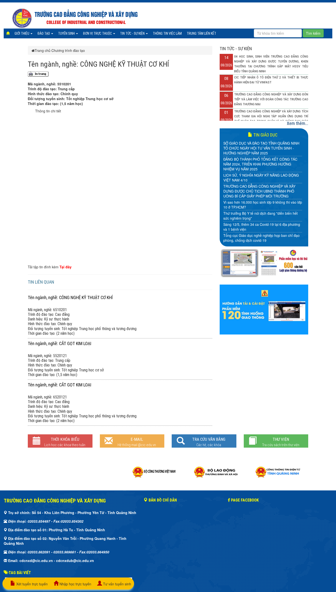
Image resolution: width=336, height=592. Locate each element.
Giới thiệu (22, 33)
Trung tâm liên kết (201, 33)
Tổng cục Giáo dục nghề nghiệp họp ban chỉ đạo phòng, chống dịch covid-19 (261, 238)
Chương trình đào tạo (68, 50)
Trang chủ (42, 50)
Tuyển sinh (67, 33)
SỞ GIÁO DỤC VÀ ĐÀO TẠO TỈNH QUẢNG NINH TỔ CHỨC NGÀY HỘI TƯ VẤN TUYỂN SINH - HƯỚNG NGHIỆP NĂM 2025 (261, 148)
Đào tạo (44, 33)
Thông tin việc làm (167, 33)
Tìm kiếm (313, 33)
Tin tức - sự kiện (132, 33)
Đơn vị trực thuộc (98, 33)
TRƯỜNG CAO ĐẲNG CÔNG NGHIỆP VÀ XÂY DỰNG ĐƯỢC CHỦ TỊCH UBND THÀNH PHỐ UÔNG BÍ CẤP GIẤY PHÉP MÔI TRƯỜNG (259, 191)
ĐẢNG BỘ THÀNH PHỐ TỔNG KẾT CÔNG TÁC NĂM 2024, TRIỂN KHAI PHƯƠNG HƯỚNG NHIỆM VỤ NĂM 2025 (260, 164)
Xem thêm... (297, 123)
